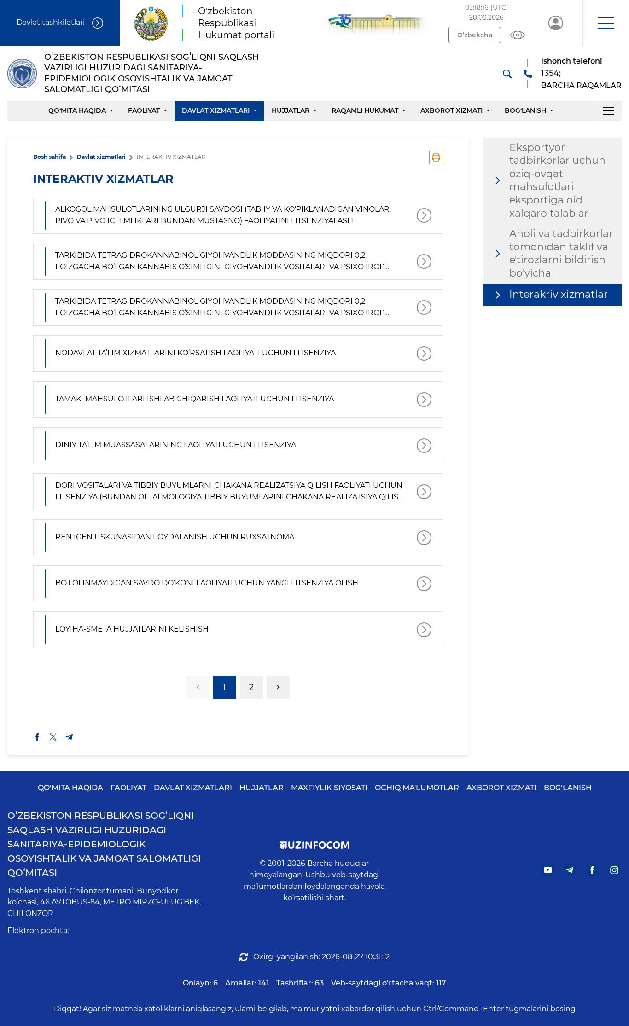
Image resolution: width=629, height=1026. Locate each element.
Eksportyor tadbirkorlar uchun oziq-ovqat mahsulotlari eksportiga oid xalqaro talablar (557, 180)
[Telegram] (570, 869)
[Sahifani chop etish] (436, 157)
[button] (605, 23)
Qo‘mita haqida (77, 110)
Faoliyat (144, 110)
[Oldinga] (278, 687)
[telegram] (69, 737)
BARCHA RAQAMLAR (581, 85)
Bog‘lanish (525, 110)
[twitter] (53, 737)
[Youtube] (548, 869)
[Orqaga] (198, 687)
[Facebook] (592, 869)
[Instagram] (614, 869)
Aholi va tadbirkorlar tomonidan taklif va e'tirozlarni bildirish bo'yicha (561, 253)
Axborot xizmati (451, 110)
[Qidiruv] (507, 73)
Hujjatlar (290, 110)
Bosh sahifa (49, 156)
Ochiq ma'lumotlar (417, 787)
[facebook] (37, 737)
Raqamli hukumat (365, 110)
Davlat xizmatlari (216, 110)
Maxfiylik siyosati (329, 787)
